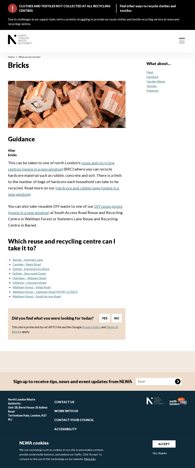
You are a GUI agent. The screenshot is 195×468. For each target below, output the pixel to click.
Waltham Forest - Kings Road (31, 287)
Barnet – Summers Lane (28, 259)
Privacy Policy (91, 327)
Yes (104, 318)
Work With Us (66, 411)
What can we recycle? (29, 56)
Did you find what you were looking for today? (53, 318)
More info (90, 459)
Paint (149, 72)
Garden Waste (155, 81)
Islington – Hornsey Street (29, 282)
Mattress (152, 90)
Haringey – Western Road (29, 278)
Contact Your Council (74, 420)
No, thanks (160, 453)
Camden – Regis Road (27, 264)
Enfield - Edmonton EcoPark (31, 269)
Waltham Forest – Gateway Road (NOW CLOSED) (45, 292)
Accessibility (65, 429)
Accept (164, 444)
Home (11, 56)
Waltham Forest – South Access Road (37, 296)
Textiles (151, 86)
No (116, 318)
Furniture (152, 77)
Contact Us (64, 402)
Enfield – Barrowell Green (29, 273)
